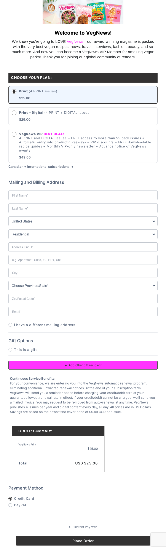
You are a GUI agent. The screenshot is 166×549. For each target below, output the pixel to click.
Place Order (83, 541)
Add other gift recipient (83, 365)
